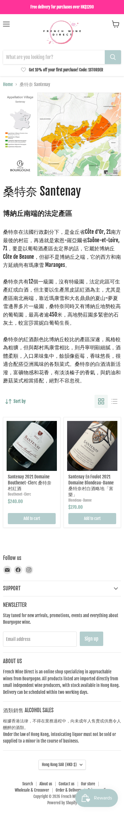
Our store (88, 783)
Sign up (91, 639)
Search (27, 783)
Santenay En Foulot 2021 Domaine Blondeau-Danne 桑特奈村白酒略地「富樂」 (91, 485)
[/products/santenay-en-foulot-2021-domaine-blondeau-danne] (92, 446)
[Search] (113, 57)
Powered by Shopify (62, 802)
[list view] (114, 401)
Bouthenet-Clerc (19, 494)
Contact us (66, 783)
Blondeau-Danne (79, 500)
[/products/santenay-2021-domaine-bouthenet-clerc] (32, 446)
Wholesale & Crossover (32, 790)
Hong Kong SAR (59, 764)
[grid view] (101, 401)
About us (45, 783)
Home (8, 84)
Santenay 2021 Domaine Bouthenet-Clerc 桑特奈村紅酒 (29, 482)
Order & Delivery (68, 790)
